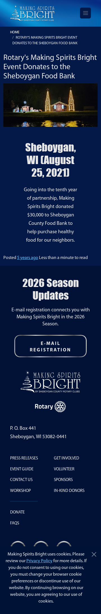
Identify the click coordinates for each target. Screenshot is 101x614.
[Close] (94, 554)
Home (14, 32)
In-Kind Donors (69, 491)
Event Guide (21, 469)
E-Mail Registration (50, 346)
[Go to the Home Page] (32, 13)
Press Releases (24, 458)
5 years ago (27, 258)
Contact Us (21, 480)
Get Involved (66, 458)
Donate (17, 512)
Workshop (20, 491)
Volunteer (64, 469)
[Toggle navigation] (85, 13)
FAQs (14, 523)
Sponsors (63, 480)
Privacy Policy (39, 561)
